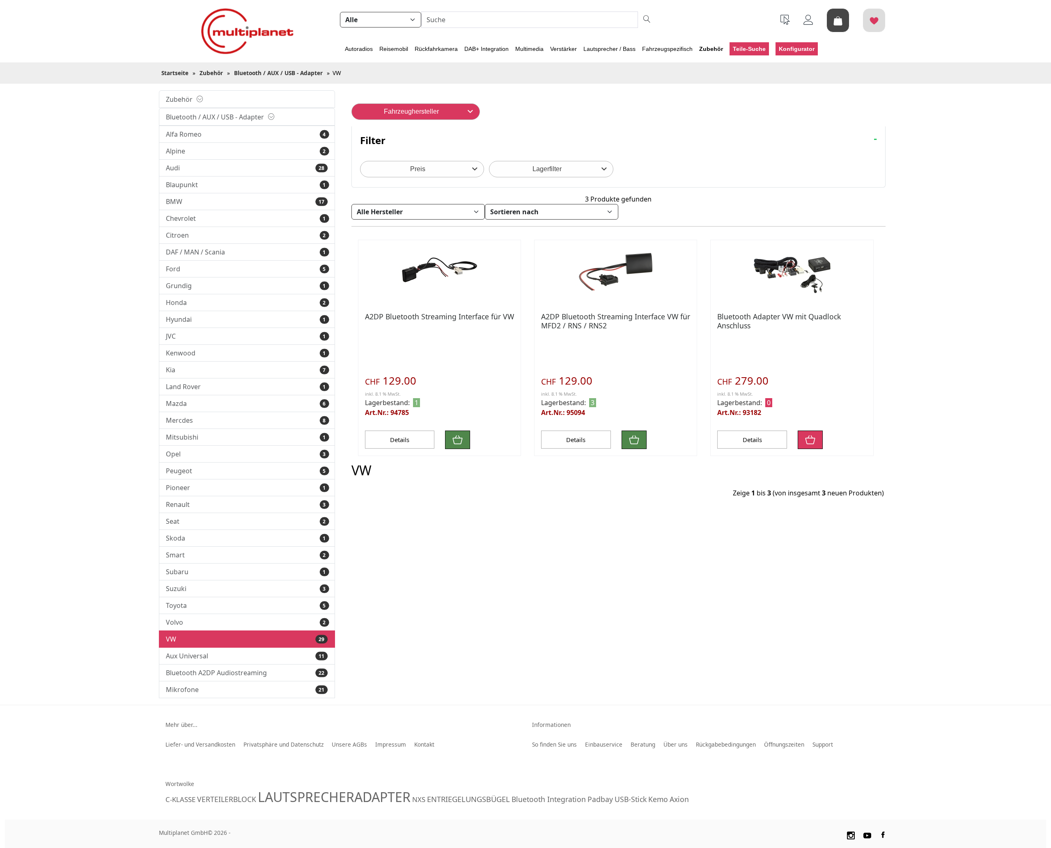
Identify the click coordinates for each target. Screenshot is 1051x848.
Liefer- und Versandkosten (200, 744)
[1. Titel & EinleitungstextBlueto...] (439, 271)
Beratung (643, 744)
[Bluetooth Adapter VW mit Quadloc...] (792, 271)
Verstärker (563, 49)
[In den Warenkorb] (457, 440)
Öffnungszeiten (784, 744)
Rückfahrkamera (436, 49)
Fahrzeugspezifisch (667, 49)
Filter (373, 140)
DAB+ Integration (486, 49)
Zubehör (711, 49)
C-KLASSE (180, 799)
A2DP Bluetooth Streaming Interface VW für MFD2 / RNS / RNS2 (615, 321)
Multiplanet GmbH (183, 833)
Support (822, 744)
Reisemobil (393, 49)
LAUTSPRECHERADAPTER (334, 797)
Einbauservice (603, 744)
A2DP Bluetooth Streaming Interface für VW (439, 316)
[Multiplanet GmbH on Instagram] (850, 833)
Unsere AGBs (349, 744)
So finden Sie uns (554, 744)
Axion (679, 799)
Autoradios (359, 49)
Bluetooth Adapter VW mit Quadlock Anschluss (779, 321)
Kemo (658, 799)
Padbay (600, 799)
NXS (418, 799)
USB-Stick (631, 799)
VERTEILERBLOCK (226, 799)
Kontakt (424, 744)
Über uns (675, 744)
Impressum (390, 744)
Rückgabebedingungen (726, 744)
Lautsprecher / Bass (609, 49)
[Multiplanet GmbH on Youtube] (867, 833)
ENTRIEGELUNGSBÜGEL (468, 799)
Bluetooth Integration (549, 799)
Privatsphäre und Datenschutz (283, 744)
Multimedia (529, 49)
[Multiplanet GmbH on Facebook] (884, 833)
